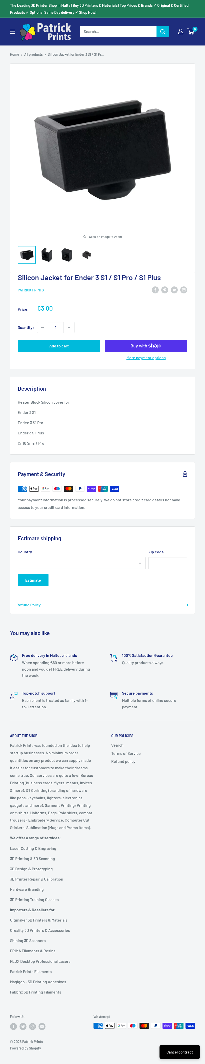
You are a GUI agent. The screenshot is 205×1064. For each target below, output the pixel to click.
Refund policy (123, 761)
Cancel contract (179, 1052)
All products (33, 54)
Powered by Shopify (25, 1048)
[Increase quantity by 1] (69, 327)
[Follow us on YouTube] (42, 1026)
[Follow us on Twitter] (23, 1026)
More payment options (146, 357)
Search (117, 745)
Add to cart (59, 345)
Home (14, 54)
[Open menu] (12, 32)
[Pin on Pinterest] (164, 289)
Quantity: (26, 327)
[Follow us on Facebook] (13, 1026)
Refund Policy (28, 604)
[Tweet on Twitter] (174, 289)
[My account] (180, 31)
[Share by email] (183, 289)
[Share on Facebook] (155, 289)
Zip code (156, 551)
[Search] (162, 31)
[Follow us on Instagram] (32, 1026)
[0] (191, 31)
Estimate (33, 580)
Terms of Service (126, 753)
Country (25, 551)
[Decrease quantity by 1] (42, 327)
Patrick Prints (31, 290)
